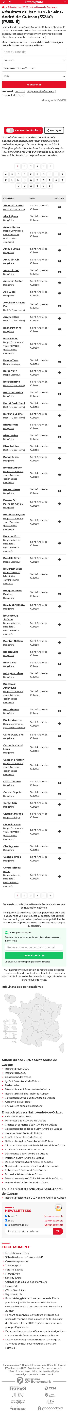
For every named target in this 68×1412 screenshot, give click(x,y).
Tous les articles (13, 1368)
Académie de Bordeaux (44, 7)
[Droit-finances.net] (50, 1395)
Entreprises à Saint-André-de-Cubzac (26, 1170)
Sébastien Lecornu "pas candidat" (24, 1257)
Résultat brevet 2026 (17, 1068)
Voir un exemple (54, 1216)
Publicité (52, 1365)
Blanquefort (8, 95)
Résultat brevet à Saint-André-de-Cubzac (28, 1089)
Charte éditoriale (38, 1365)
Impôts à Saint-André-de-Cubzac (23, 1137)
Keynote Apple (13, 1294)
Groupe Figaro (21, 1374)
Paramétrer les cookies (20, 1371)
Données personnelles (52, 1368)
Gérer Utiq (36, 1371)
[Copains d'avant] (18, 1402)
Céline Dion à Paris (16, 1290)
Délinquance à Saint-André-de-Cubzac (26, 1153)
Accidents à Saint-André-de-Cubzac (25, 1149)
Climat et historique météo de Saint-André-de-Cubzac (35, 1145)
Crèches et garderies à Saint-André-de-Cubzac (31, 1124)
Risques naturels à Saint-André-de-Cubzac (28, 1162)
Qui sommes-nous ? (12, 1365)
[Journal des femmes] (18, 1389)
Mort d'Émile (12, 1273)
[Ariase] (18, 1408)
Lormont (20, 91)
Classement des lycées (18, 1077)
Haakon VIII (11, 1286)
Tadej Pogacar (13, 1265)
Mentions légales (51, 1371)
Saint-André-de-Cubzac (18, 1116)
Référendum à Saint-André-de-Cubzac (26, 1182)
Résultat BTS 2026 (15, 1072)
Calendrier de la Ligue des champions (26, 1281)
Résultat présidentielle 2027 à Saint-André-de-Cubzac (35, 1197)
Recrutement (34, 1368)
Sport (10, 1220)
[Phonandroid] (50, 1408)
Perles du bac (12, 1085)
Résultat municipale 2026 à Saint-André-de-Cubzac (34, 1178)
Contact (61, 1365)
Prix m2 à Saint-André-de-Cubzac (24, 1174)
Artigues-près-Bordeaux (40, 91)
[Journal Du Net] (18, 1395)
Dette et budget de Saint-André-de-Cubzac (29, 1141)
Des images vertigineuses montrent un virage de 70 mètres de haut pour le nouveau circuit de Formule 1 (33, 1343)
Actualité (12, 1216)
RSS (24, 1368)
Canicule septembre (16, 1261)
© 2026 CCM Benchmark (41, 1374)
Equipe (26, 1365)
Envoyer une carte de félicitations (23, 1105)
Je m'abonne (32, 955)
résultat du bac (13, 27)
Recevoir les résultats (28, 130)
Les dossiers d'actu (17, 1224)
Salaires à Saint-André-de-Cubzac (23, 1133)
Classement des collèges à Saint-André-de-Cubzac (33, 1128)
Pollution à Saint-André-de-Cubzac (24, 1157)
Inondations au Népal (17, 1253)
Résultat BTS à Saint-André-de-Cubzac (26, 1093)
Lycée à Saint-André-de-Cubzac (22, 1081)
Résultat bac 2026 (18, 7)
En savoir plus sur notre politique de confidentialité (27, 962)
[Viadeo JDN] (50, 1402)
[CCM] (50, 1389)
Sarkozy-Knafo (13, 1277)
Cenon (21, 95)
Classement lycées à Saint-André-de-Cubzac (30, 1097)
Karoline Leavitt (14, 1269)
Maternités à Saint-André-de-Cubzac (25, 1120)
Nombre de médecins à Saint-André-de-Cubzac (32, 1166)
